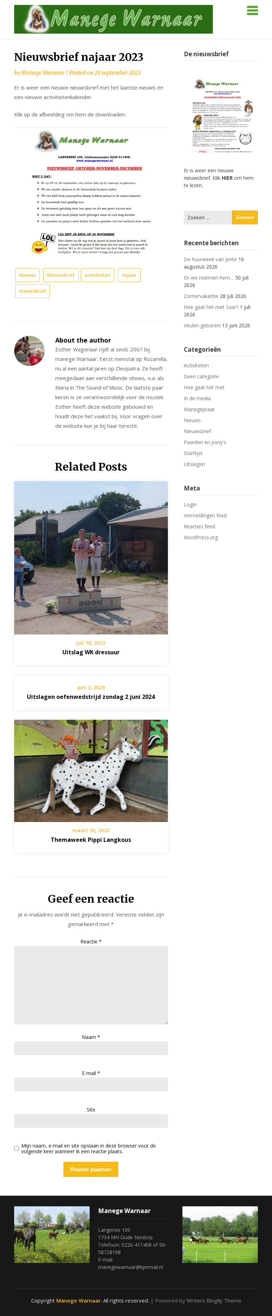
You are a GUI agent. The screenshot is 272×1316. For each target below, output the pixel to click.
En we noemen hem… (209, 277)
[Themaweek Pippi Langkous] (91, 768)
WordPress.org (201, 537)
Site (91, 1109)
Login (190, 504)
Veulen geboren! (202, 325)
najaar (129, 275)
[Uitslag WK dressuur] (91, 555)
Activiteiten (196, 365)
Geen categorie (201, 376)
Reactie (91, 941)
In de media (197, 398)
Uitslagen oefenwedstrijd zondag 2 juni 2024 (91, 697)
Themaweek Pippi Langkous (91, 840)
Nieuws (27, 275)
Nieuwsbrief (61, 275)
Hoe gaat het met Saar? (211, 307)
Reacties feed (199, 526)
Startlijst (193, 453)
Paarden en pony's (205, 442)
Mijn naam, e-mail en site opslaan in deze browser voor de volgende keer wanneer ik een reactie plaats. (88, 1149)
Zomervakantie (201, 296)
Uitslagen (194, 464)
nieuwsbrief (32, 291)
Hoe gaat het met (204, 387)
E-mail (91, 1073)
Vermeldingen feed (205, 515)
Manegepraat (199, 409)
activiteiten (97, 275)
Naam (91, 1037)
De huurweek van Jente (210, 259)
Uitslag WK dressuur (91, 652)
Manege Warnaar (42, 72)
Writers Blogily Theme (214, 1300)
